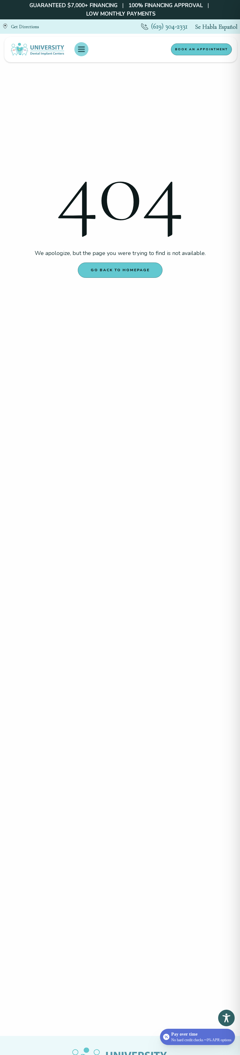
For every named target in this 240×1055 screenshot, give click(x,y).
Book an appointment (201, 49)
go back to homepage (120, 270)
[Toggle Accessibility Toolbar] (226, 1018)
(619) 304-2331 (169, 26)
